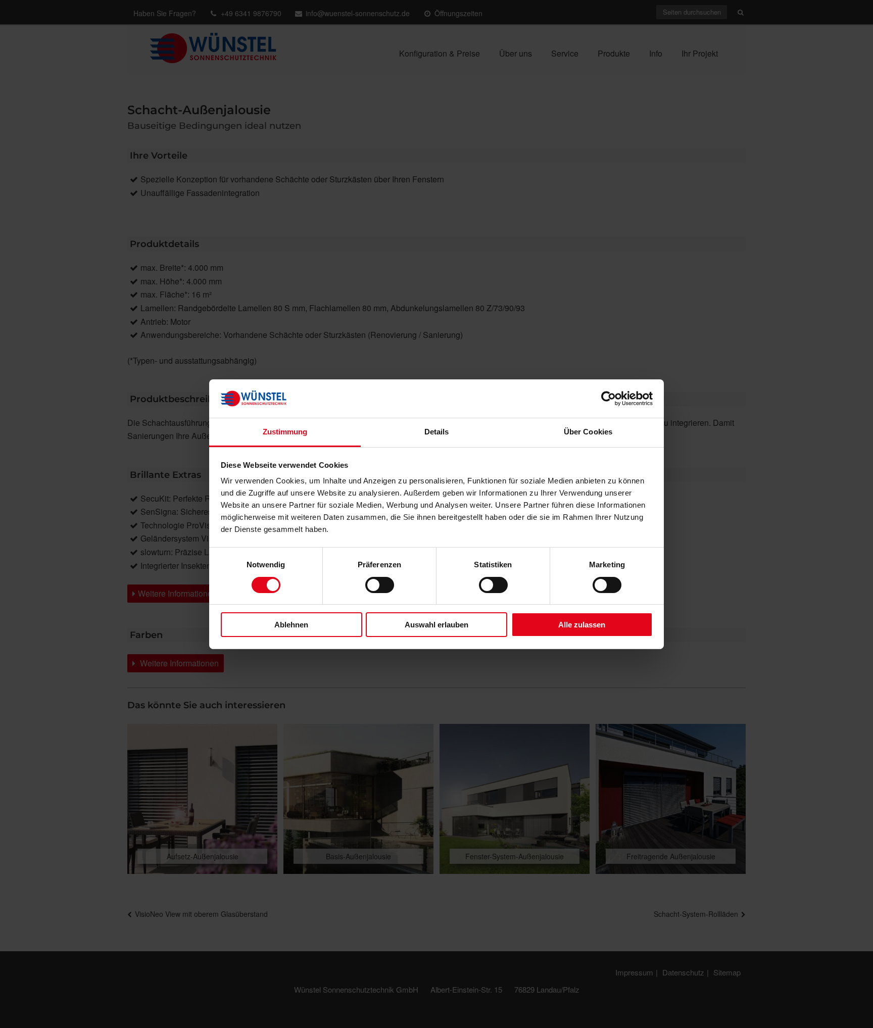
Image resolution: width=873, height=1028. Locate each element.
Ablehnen (291, 624)
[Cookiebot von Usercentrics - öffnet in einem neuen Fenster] (608, 398)
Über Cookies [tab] (588, 431)
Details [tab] (436, 431)
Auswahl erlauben (436, 624)
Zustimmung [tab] (285, 431)
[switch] (379, 585)
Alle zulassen (581, 624)
